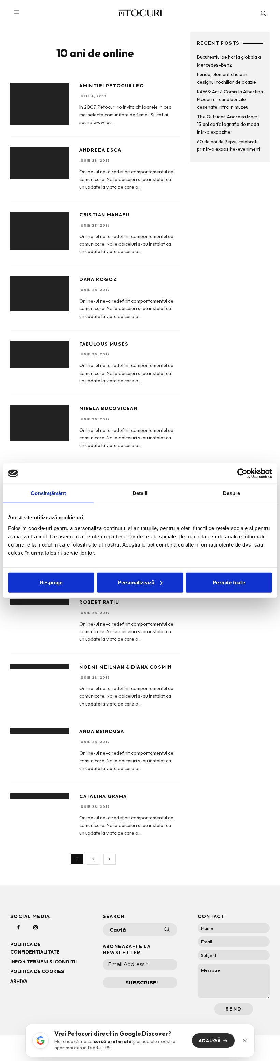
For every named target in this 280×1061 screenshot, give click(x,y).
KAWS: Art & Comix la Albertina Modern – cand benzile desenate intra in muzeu (230, 99)
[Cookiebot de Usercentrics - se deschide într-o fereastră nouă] (242, 473)
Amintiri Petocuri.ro (111, 86)
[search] (167, 929)
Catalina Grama (103, 796)
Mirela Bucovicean (108, 408)
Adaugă (210, 1040)
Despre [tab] (231, 493)
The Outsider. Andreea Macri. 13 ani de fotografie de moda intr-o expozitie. (228, 124)
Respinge (51, 582)
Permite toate (229, 582)
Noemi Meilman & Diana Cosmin (125, 667)
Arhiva (18, 981)
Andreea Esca (100, 150)
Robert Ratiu (99, 602)
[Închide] (245, 1040)
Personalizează (136, 582)
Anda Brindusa (101, 731)
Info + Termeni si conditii (43, 962)
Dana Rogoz (98, 279)
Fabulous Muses (104, 344)
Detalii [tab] (140, 493)
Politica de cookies (37, 971)
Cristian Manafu (104, 215)
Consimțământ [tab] (48, 493)
